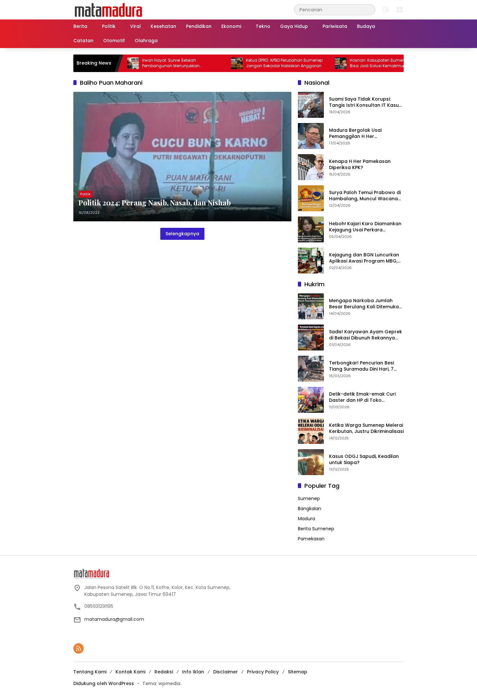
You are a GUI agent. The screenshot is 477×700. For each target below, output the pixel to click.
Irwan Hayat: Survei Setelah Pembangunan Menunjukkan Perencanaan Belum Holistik (152, 63)
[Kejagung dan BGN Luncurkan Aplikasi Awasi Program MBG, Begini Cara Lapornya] (311, 261)
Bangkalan (309, 508)
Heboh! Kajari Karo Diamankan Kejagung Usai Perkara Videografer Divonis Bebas (365, 227)
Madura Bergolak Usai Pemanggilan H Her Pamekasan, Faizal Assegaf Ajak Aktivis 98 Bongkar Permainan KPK (361, 133)
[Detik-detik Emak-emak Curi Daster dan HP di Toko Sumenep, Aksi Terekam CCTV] (311, 400)
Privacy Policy (263, 672)
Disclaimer (225, 672)
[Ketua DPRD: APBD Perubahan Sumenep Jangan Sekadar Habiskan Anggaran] (218, 63)
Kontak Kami (130, 672)
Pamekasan (311, 538)
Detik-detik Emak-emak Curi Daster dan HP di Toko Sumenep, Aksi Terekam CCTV (364, 397)
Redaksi (163, 672)
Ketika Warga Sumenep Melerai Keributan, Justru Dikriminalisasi (366, 428)
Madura (306, 518)
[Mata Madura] (108, 9)
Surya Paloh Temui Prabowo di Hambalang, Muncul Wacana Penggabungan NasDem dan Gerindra (365, 196)
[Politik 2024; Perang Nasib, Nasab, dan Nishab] (182, 156)
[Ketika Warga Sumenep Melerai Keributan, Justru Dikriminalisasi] (311, 431)
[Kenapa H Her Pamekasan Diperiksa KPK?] (311, 167)
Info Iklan (193, 672)
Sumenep (309, 498)
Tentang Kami (89, 672)
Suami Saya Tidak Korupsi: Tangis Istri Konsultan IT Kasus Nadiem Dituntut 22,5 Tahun (365, 102)
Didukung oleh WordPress (103, 683)
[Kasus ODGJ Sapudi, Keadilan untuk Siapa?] (311, 462)
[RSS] (78, 648)
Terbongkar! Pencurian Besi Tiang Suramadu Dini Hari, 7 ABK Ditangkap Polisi (361, 366)
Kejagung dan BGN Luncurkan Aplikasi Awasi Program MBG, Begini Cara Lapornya (364, 258)
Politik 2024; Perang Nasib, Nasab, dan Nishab (155, 202)
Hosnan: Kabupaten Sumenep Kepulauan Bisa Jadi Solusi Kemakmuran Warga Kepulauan (372, 63)
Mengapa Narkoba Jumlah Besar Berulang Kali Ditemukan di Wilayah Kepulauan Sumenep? (365, 304)
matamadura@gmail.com (114, 619)
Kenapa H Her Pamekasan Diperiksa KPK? (360, 164)
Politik (85, 194)
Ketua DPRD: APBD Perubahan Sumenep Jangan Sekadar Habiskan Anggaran (265, 63)
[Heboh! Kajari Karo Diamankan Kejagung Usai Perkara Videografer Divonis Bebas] (311, 229)
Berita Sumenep (316, 528)
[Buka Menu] (400, 10)
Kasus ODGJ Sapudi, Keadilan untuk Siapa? (364, 459)
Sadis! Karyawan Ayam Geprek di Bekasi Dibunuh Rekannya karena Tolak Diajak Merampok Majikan (366, 335)
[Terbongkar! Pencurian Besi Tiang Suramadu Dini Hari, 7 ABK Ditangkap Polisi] (311, 369)
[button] (368, 9)
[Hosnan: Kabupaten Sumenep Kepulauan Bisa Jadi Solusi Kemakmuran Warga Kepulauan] (322, 63)
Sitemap (297, 672)
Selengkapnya (182, 233)
